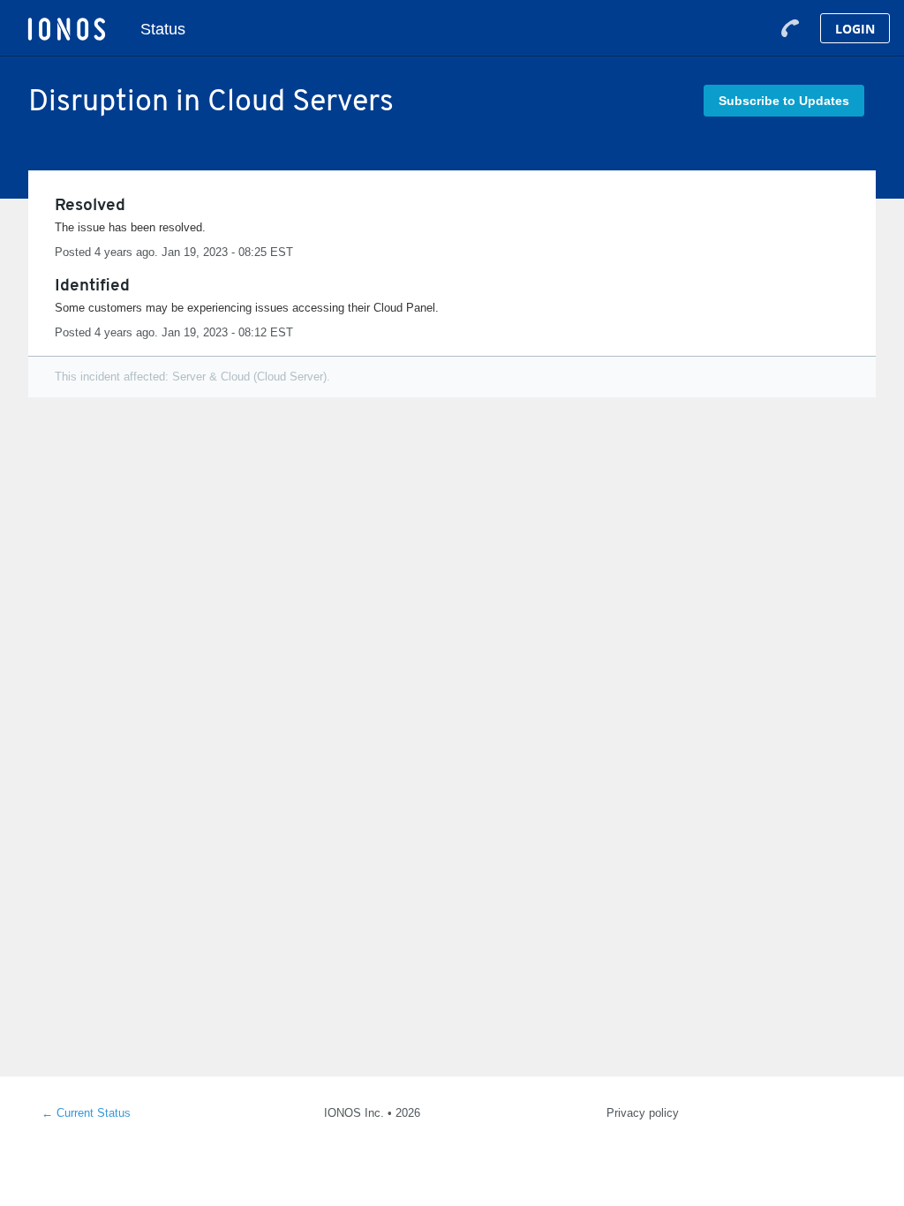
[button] (784, 101)
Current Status (86, 1112)
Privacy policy (642, 1112)
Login (855, 28)
